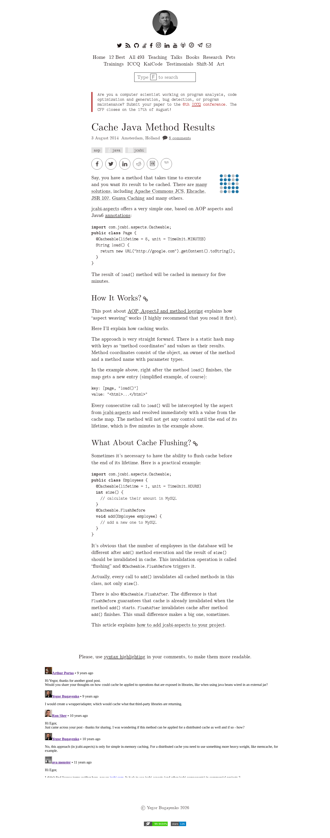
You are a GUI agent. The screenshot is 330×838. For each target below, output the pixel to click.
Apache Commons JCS (159, 191)
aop (97, 150)
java (116, 150)
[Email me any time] (208, 45)
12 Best (117, 57)
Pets (230, 57)
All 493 (136, 57)
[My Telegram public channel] (200, 45)
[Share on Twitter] (112, 164)
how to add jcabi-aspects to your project (181, 625)
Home (99, 57)
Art (220, 64)
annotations (117, 215)
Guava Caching (128, 198)
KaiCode (153, 64)
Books (192, 57)
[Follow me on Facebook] (151, 45)
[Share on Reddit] (140, 164)
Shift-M (205, 64)
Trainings (113, 64)
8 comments (180, 137)
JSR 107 (100, 198)
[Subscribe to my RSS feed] (127, 45)
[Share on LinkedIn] (126, 164)
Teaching (157, 57)
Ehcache (195, 191)
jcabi (139, 150)
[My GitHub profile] (136, 45)
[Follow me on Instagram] (158, 45)
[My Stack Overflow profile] (144, 45)
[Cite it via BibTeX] (167, 164)
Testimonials (179, 64)
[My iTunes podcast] (191, 45)
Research (212, 57)
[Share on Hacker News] (154, 164)
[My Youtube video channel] (175, 45)
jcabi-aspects (105, 209)
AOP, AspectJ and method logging (165, 311)
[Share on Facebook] (98, 164)
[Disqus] (165, 721)
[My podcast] (183, 45)
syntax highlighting (124, 657)
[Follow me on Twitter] (119, 45)
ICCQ (133, 64)
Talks (176, 57)
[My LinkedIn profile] (167, 45)
